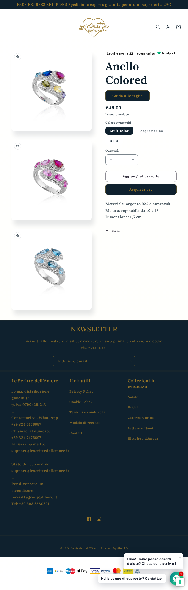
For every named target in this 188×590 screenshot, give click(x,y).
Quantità (112, 151)
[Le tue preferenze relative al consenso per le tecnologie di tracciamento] (180, 582)
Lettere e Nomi (140, 428)
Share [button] (115, 231)
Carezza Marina (141, 418)
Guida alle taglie (127, 96)
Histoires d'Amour (143, 438)
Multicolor (119, 131)
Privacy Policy (81, 391)
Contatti (76, 433)
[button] (10, 27)
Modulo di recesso (84, 423)
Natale (133, 397)
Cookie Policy (80, 402)
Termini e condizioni (87, 412)
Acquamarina (154, 132)
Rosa (114, 141)
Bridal (133, 407)
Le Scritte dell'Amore (85, 548)
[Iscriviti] (130, 361)
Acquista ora (141, 189)
